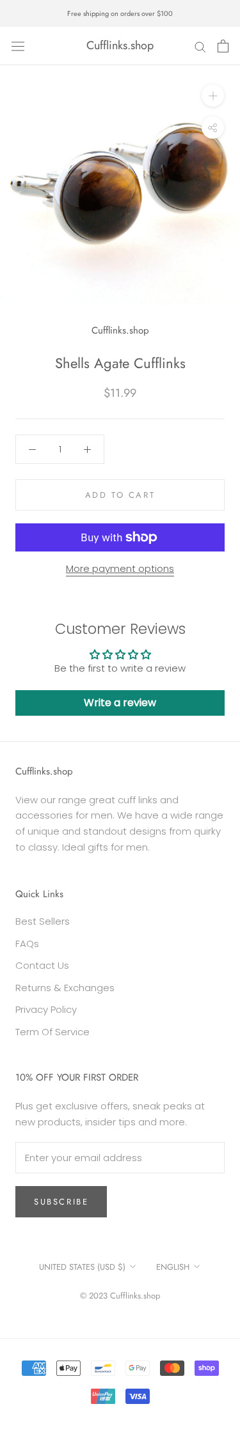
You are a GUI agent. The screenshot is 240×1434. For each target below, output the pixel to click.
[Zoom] (213, 95)
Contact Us (42, 965)
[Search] (200, 45)
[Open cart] (223, 46)
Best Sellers (42, 921)
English (172, 1267)
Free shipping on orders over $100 (120, 13)
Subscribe (61, 1202)
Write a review (120, 702)
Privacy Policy (46, 1009)
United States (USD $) (82, 1267)
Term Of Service (52, 1031)
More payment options (120, 568)
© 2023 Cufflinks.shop (120, 1296)
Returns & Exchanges (65, 987)
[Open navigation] (18, 46)
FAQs (27, 943)
